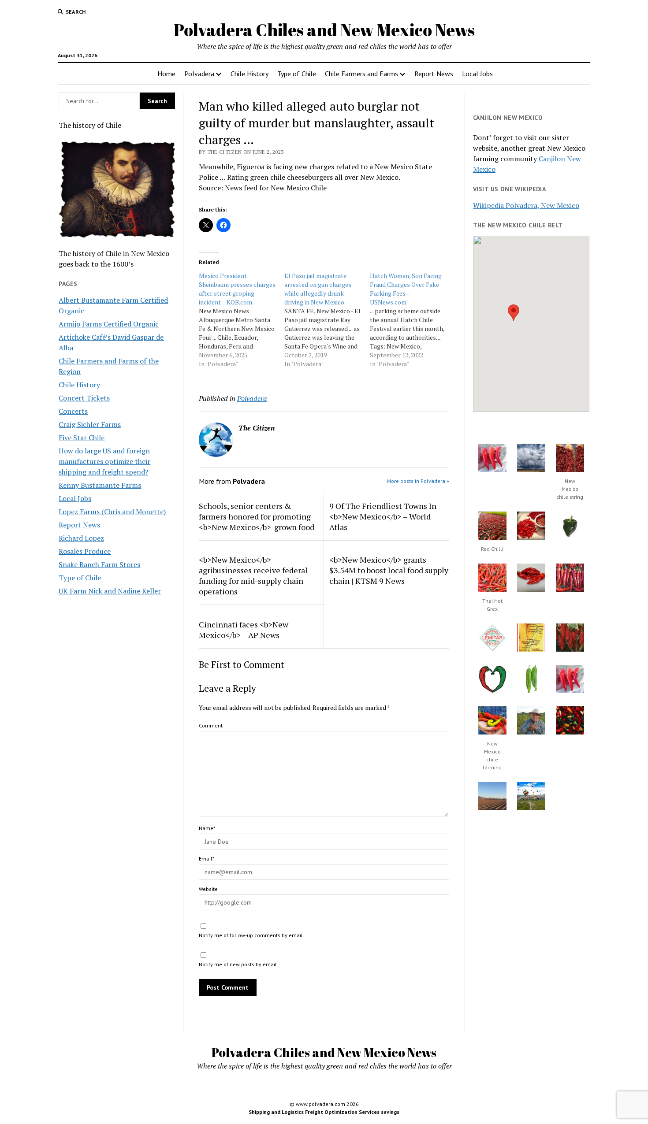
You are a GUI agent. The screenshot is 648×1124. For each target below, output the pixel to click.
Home (166, 73)
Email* (206, 858)
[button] (513, 312)
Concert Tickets (84, 398)
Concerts (73, 411)
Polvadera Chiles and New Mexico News (324, 30)
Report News (433, 73)
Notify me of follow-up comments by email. (251, 935)
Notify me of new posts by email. (238, 964)
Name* (207, 828)
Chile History (249, 73)
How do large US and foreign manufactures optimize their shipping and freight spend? (104, 461)
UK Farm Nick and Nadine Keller (110, 591)
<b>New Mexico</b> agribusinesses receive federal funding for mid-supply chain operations (253, 575)
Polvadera (199, 73)
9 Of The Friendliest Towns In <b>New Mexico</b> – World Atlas (382, 516)
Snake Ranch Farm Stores (99, 564)
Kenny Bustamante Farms (100, 485)
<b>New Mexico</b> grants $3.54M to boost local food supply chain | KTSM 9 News (388, 570)
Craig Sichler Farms (90, 424)
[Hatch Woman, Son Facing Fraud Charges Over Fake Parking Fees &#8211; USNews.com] (412, 319)
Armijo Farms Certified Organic (109, 324)
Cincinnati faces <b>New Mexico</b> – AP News (243, 629)
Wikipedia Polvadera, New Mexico (526, 205)
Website (208, 889)
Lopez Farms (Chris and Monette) (112, 511)
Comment (211, 725)
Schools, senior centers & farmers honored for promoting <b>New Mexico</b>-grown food (256, 516)
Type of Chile (296, 73)
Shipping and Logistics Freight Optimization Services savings (324, 1112)
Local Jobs (477, 73)
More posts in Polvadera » (418, 481)
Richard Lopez (81, 538)
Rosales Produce (85, 551)
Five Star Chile (81, 437)
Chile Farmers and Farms (361, 73)
